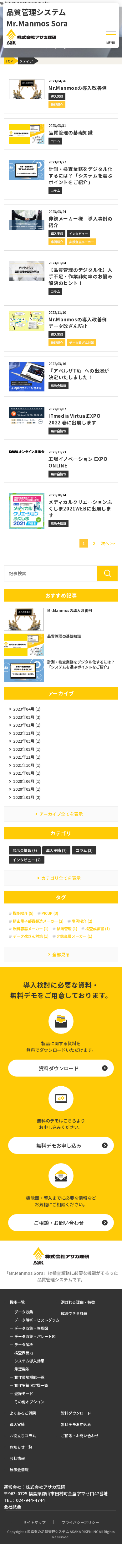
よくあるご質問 (23, 1413)
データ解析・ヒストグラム (36, 1320)
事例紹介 (57, 241)
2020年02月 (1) (27, 789)
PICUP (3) (50, 913)
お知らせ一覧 (21, 1446)
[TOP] (14, 60)
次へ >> (108, 543)
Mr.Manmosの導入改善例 (77, 88)
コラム (55, 141)
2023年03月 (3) (27, 717)
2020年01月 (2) (27, 797)
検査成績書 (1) (97, 928)
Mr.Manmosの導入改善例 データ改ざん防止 (80, 322)
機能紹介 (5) (23, 913)
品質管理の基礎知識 (70, 132)
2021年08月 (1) (27, 773)
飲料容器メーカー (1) (30, 928)
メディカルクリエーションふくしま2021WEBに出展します (80, 508)
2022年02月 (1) (27, 749)
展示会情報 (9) (25, 850)
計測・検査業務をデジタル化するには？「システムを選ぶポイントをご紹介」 (80, 175)
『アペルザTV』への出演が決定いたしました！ (78, 373)
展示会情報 (58, 385)
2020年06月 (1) (27, 781)
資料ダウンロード (59, 1068)
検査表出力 (23, 1352)
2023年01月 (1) (27, 725)
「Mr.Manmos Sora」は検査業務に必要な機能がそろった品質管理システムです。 (61, 1276)
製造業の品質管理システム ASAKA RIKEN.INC (62, 1531)
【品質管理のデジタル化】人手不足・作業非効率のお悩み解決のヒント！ (80, 276)
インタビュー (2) (27, 859)
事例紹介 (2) (82, 921)
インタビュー (78, 233)
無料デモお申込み (76, 1424)
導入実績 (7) (56, 850)
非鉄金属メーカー (81, 241)
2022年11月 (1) (27, 733)
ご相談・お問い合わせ (59, 1222)
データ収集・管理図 (31, 1328)
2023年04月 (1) (27, 709)
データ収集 (23, 1311)
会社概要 (12, 1506)
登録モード (23, 1393)
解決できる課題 (21, 67)
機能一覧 (17, 1302)
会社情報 (17, 1458)
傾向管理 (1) (67, 928)
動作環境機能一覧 (29, 1377)
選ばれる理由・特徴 (78, 1302)
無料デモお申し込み (58, 1145)
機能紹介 (57, 104)
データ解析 (23, 1344)
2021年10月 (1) (27, 765)
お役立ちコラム (23, 1435)
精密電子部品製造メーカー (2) (38, 921)
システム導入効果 (29, 1360)
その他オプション (29, 1401)
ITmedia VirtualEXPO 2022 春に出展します (74, 419)
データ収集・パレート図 (35, 1336)
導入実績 (57, 96)
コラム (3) (84, 850)
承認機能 (21, 1369)
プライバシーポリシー (80, 1522)
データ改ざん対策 (81, 342)
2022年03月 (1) (27, 741)
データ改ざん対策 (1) (30, 936)
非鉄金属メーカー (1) (74, 936)
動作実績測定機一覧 (31, 1385)
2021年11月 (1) (27, 757)
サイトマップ (34, 1522)
